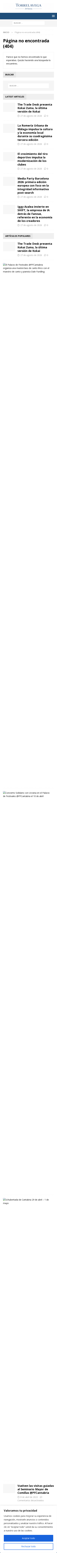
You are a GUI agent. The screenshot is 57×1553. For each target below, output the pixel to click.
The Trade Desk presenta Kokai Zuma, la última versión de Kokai (34, 108)
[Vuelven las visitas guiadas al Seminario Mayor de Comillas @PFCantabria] (9, 1488)
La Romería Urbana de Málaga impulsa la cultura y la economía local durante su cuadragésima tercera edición (35, 133)
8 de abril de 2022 (29, 1497)
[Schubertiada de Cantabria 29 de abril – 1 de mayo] (27, 1201)
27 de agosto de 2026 (31, 115)
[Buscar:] (28, 22)
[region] (28, 1529)
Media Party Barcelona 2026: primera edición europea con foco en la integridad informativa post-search (33, 186)
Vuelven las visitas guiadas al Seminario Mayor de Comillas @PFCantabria (35, 1489)
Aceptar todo (28, 1538)
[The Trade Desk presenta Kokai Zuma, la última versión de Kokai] (9, 107)
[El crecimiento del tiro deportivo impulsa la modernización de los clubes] (9, 156)
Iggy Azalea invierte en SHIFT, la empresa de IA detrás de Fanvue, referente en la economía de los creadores (34, 214)
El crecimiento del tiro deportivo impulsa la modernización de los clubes (32, 159)
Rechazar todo (28, 1546)
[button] (52, 16)
